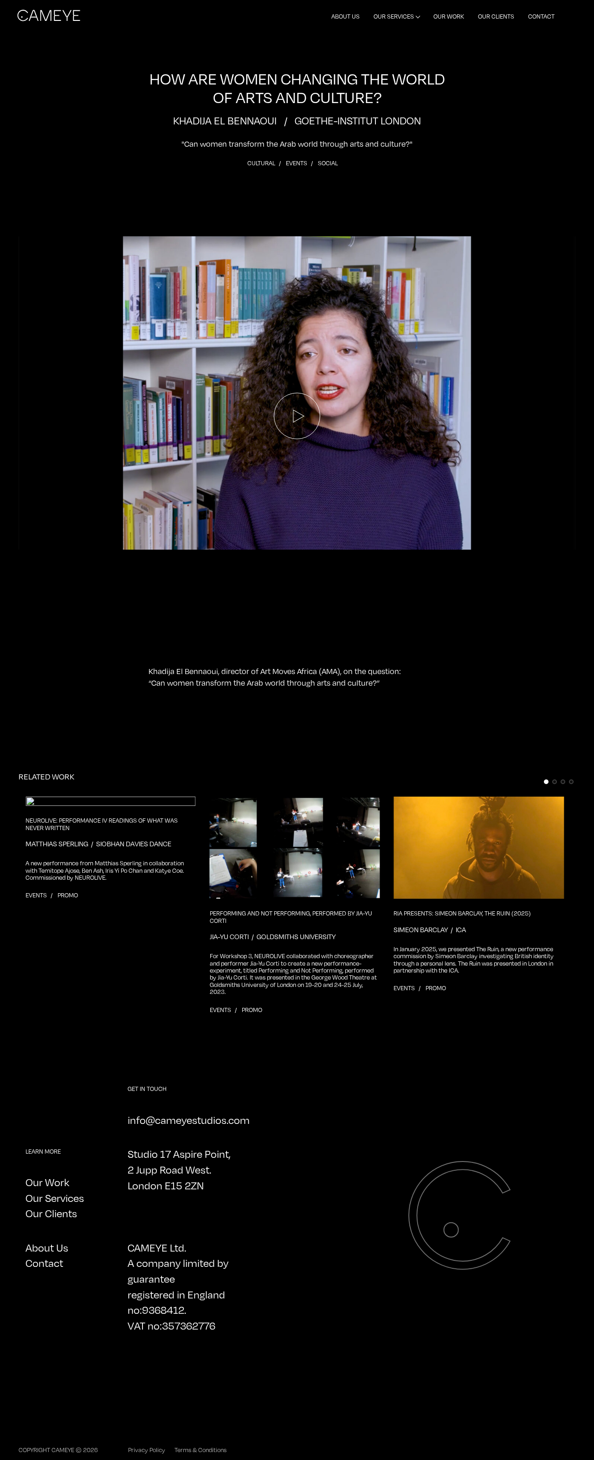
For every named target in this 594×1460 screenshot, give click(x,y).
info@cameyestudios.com (189, 1120)
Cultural (262, 163)
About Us (345, 16)
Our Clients (496, 16)
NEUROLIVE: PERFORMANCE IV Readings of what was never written (102, 824)
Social (328, 163)
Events (297, 163)
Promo (68, 895)
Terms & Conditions (200, 1450)
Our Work (448, 16)
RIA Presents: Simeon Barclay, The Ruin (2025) (462, 913)
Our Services (394, 16)
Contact (541, 16)
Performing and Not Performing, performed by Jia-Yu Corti (291, 917)
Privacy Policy (146, 1450)
